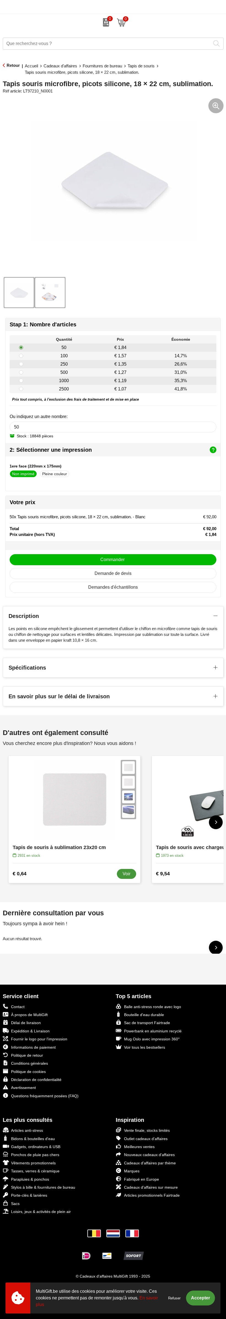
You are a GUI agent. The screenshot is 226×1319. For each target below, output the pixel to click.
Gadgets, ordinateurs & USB (35, 1146)
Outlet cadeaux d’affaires (146, 1138)
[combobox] (107, 43)
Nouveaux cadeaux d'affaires (149, 1155)
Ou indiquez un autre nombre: (39, 416)
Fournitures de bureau (102, 66)
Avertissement (23, 1087)
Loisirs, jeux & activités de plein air (41, 1211)
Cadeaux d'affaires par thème (150, 1163)
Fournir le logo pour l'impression (39, 1039)
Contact (18, 1007)
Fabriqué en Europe (141, 1179)
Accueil (31, 66)
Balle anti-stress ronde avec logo (152, 1007)
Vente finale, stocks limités (147, 1130)
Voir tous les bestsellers (144, 1047)
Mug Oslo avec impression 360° (152, 1039)
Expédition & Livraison (30, 1031)
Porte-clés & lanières (29, 1195)
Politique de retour (27, 1055)
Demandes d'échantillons (113, 587)
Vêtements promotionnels (33, 1163)
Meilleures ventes (139, 1146)
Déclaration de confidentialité (36, 1079)
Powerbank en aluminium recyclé (153, 1031)
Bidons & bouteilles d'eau (33, 1138)
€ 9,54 (163, 873)
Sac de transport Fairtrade (147, 1023)
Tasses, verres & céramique (35, 1171)
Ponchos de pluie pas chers (35, 1155)
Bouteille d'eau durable (144, 1015)
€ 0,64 (19, 873)
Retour (13, 65)
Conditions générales (29, 1063)
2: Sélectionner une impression (51, 450)
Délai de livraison (26, 1023)
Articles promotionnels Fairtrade (152, 1195)
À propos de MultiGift (29, 1015)
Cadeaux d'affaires (60, 66)
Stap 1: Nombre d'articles (43, 324)
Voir (126, 873)
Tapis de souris (141, 66)
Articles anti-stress (27, 1130)
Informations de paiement (33, 1047)
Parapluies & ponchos (30, 1179)
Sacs (15, 1203)
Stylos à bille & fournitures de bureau (43, 1187)
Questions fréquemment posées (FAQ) (45, 1096)
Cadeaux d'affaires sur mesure (151, 1187)
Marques (131, 1171)
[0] (104, 22)
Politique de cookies (28, 1071)
